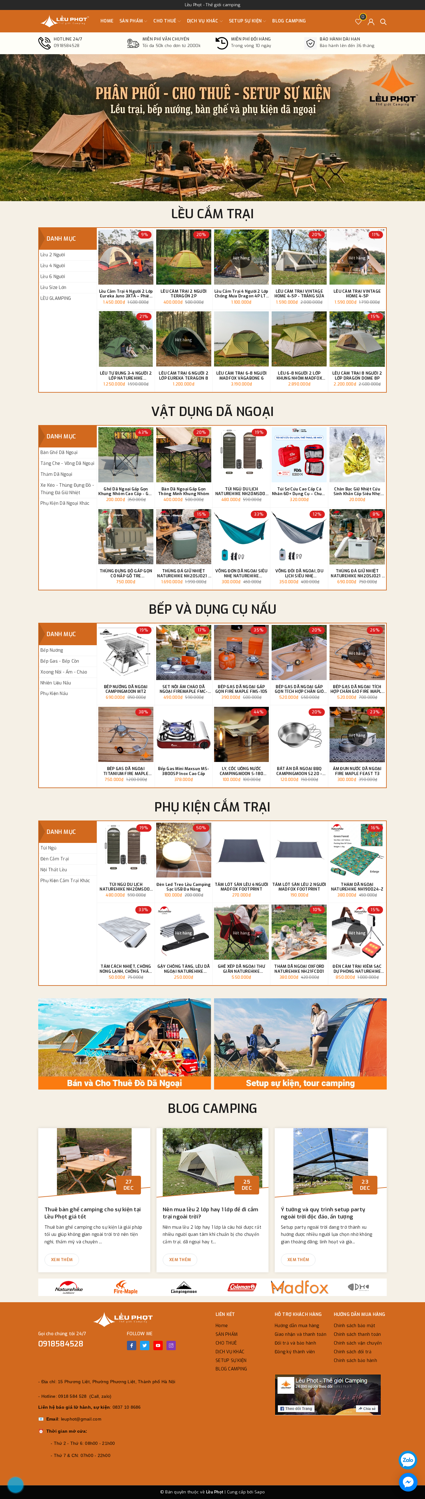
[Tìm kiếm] (383, 21)
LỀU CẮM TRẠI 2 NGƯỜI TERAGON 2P (184, 294)
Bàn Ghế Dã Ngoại (58, 453)
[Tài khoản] (371, 21)
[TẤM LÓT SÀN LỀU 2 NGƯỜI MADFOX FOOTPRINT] (299, 850)
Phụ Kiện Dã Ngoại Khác (65, 503)
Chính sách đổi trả (353, 1352)
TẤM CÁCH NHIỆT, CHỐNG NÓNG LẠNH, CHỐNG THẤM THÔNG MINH (126, 969)
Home (106, 21)
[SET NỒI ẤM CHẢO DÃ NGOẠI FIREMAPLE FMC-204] (183, 652)
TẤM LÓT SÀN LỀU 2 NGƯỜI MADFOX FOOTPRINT (299, 887)
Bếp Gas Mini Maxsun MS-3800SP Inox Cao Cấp (183, 771)
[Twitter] (144, 1345)
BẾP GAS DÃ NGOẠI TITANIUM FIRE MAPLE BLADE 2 (125, 771)
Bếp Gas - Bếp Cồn (59, 661)
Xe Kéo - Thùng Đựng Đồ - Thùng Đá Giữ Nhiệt (67, 489)
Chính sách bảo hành (355, 1361)
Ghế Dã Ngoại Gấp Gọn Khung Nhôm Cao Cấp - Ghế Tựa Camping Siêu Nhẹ (125, 491)
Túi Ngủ (48, 848)
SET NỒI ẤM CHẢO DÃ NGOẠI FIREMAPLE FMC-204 (184, 689)
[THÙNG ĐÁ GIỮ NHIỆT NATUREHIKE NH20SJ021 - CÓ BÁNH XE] (183, 537)
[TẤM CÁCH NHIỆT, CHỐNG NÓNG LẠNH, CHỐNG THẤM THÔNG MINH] (125, 932)
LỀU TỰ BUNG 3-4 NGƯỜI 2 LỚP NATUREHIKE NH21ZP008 (126, 376)
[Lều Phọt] (125, 1044)
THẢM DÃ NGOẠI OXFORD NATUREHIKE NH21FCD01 (299, 969)
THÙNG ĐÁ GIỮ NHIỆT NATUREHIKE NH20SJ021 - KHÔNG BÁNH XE (357, 573)
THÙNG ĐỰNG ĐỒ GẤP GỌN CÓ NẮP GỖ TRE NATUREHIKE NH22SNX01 (126, 573)
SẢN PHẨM (131, 21)
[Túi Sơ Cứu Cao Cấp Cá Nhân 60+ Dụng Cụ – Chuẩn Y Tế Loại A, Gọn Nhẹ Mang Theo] (299, 455)
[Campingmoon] (184, 1287)
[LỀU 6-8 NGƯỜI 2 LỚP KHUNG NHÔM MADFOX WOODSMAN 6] (299, 339)
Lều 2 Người (52, 255)
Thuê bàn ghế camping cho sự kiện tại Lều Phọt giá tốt (92, 1213)
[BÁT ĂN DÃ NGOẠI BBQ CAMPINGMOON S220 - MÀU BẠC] (299, 734)
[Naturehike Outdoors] (67, 1287)
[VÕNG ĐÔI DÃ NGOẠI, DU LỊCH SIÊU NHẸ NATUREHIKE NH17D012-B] (299, 537)
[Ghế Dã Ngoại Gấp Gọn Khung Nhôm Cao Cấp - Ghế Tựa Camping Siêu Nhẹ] (125, 455)
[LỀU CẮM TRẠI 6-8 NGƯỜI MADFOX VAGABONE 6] (241, 339)
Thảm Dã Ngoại (56, 474)
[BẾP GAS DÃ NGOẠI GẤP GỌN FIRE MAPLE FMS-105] (241, 652)
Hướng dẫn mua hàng (297, 1326)
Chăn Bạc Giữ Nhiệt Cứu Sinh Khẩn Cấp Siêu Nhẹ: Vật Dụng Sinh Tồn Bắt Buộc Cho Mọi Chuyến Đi (357, 491)
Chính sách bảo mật (355, 1326)
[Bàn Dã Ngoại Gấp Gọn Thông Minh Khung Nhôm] (183, 455)
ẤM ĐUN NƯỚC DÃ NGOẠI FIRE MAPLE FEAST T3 (357, 771)
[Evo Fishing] (358, 1287)
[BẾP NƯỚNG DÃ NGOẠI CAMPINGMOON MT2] (125, 652)
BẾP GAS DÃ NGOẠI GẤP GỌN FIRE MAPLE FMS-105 (241, 689)
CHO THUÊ (165, 21)
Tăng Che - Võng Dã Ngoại (67, 463)
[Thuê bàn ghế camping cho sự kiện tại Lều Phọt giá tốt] (94, 1165)
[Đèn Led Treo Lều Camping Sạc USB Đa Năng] (183, 850)
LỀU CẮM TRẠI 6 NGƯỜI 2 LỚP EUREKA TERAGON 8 (183, 376)
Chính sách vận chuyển (358, 1343)
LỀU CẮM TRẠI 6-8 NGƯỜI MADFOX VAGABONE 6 (241, 376)
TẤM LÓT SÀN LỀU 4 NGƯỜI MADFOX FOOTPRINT (242, 887)
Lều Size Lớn (53, 288)
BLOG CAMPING (289, 21)
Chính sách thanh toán (357, 1334)
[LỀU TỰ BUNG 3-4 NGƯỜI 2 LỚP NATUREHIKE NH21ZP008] (125, 339)
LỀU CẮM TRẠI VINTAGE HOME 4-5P (357, 294)
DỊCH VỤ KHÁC (203, 21)
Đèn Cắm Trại (54, 859)
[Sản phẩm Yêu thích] (358, 21)
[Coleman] (242, 1287)
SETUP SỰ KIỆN (246, 21)
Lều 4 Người (52, 266)
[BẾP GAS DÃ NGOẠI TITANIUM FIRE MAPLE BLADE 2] (125, 734)
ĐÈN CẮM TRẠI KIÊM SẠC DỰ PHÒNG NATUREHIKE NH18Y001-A (357, 969)
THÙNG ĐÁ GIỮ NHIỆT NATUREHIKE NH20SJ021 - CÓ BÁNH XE (183, 573)
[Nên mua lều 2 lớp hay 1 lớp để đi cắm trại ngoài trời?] (212, 1165)
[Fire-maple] (125, 1287)
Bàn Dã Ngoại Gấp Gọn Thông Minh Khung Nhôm (183, 491)
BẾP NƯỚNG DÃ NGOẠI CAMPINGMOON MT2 (126, 689)
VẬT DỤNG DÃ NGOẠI (212, 412)
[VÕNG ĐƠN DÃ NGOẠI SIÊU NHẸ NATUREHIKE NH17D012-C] (241, 537)
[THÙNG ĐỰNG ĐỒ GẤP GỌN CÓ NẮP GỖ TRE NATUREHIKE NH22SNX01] (125, 537)
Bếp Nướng (51, 650)
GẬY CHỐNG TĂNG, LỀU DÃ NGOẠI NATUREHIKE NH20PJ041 (183, 969)
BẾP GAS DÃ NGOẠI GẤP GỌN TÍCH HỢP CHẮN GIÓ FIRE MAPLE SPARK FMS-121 (299, 689)
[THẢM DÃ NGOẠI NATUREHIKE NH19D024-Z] (357, 850)
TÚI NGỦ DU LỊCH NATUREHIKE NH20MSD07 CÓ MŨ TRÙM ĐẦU (241, 491)
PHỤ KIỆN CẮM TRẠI (212, 807)
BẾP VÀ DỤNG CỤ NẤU (213, 609)
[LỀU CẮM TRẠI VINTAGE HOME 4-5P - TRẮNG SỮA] (299, 257)
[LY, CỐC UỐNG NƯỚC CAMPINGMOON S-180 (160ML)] (241, 734)
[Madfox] (300, 1287)
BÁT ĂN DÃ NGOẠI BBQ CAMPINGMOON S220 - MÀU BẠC (299, 771)
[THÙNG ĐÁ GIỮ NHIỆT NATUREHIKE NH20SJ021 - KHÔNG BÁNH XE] (357, 537)
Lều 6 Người (52, 277)
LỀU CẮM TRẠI (212, 214)
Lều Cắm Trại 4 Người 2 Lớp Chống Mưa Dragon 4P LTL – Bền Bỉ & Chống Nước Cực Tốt (241, 294)
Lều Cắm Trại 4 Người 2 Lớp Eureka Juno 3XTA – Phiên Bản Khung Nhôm (126, 294)
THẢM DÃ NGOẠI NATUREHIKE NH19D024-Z (357, 887)
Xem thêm (61, 1259)
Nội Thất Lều (53, 870)
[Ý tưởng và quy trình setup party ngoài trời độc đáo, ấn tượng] (331, 1165)
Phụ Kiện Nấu (54, 694)
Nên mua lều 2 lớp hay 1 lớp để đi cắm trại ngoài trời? (210, 1213)
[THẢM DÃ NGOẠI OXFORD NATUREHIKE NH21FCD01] (299, 932)
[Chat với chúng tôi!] (408, 1482)
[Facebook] (131, 1345)
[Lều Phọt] (64, 21)
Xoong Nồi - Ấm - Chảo (63, 672)
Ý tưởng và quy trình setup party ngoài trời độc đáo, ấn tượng (323, 1213)
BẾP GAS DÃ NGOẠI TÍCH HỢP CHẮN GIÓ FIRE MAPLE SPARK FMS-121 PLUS (357, 689)
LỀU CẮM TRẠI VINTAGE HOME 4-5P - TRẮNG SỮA (299, 294)
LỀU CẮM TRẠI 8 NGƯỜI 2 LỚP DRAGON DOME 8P (357, 376)
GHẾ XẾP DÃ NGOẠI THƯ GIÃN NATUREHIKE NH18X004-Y (241, 969)
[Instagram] (171, 1345)
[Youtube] (158, 1345)
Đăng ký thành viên (295, 1352)
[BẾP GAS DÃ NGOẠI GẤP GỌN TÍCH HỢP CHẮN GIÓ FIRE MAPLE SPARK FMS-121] (299, 652)
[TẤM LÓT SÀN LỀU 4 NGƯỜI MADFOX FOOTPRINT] (241, 850)
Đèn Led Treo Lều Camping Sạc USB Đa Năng (183, 887)
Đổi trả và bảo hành (295, 1343)
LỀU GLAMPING (55, 298)
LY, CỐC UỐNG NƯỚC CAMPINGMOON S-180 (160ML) (241, 771)
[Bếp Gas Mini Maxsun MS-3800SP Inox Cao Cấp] (183, 734)
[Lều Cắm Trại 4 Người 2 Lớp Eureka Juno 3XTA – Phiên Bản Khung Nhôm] (125, 257)
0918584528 (61, 1344)
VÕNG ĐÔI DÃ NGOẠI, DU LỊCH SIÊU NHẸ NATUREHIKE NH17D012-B (299, 573)
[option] (212, 127)
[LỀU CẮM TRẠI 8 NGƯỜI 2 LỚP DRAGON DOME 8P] (357, 339)
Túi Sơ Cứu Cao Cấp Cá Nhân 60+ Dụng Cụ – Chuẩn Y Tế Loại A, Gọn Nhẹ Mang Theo (299, 491)
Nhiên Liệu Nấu (55, 683)
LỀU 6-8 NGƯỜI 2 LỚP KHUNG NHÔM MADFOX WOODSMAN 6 (299, 376)
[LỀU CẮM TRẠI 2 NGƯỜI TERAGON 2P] (183, 257)
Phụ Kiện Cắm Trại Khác (65, 881)
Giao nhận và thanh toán (300, 1334)
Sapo (260, 1492)
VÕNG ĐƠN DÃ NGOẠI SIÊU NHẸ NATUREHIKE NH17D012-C (241, 573)
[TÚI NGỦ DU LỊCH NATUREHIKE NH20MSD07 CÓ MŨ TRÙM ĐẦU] (241, 455)
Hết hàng (241, 258)
